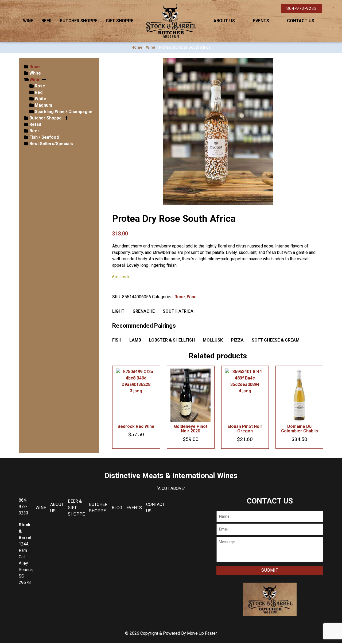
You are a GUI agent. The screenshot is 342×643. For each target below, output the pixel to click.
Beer (46, 20)
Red (38, 92)
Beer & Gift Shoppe (76, 508)
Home (136, 47)
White (35, 73)
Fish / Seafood (44, 137)
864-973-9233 (301, 8)
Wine (28, 20)
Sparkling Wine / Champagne (63, 111)
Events (261, 20)
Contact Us (300, 20)
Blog (117, 507)
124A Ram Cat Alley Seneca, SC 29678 (26, 563)
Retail (35, 124)
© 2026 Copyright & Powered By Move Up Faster (171, 633)
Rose (34, 66)
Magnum (43, 105)
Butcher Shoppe (79, 20)
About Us (224, 20)
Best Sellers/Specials (51, 143)
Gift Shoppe (119, 20)
